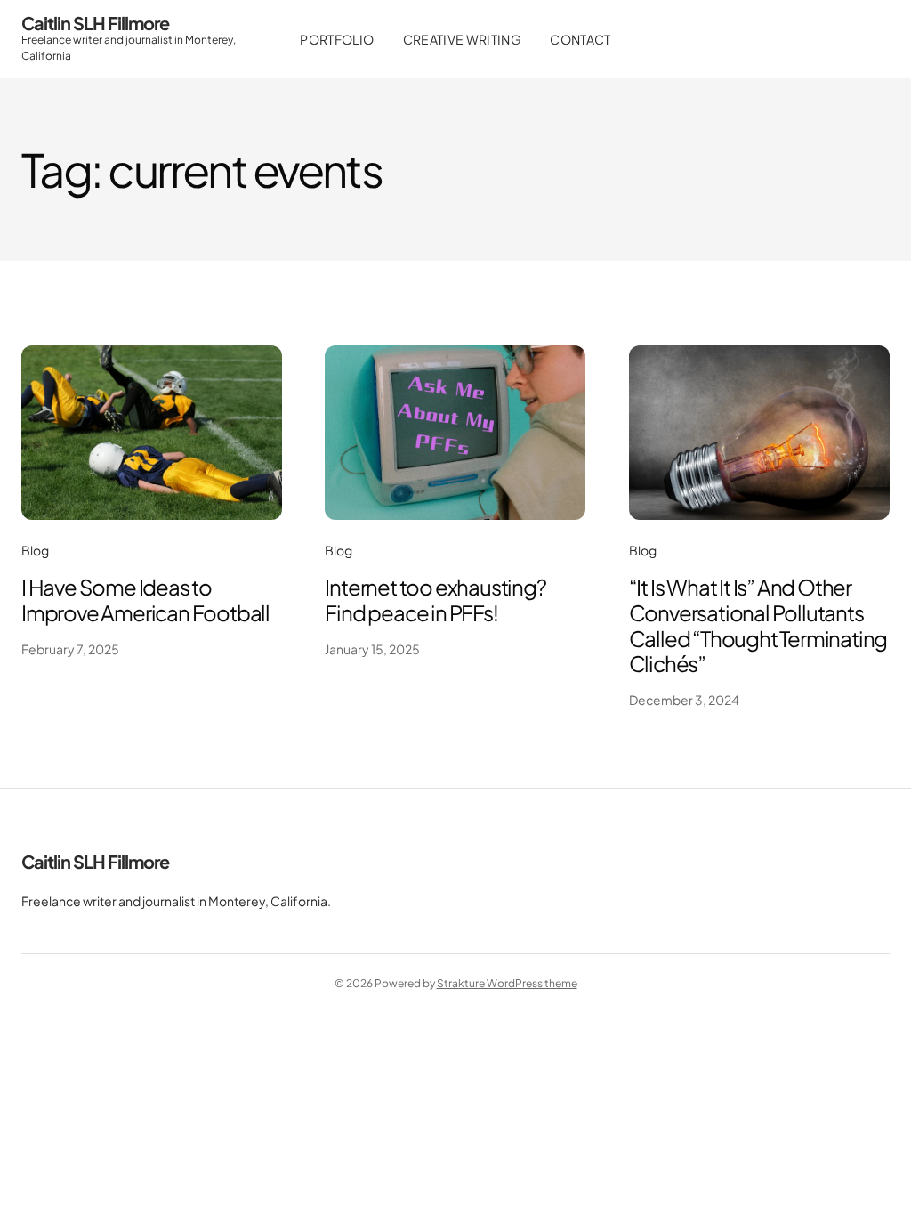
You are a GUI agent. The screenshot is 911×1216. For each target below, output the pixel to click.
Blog (35, 550)
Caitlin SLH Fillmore (95, 23)
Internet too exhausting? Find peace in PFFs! (435, 599)
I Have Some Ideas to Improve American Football (145, 599)
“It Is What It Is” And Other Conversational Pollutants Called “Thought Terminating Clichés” (758, 625)
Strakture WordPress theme (507, 983)
